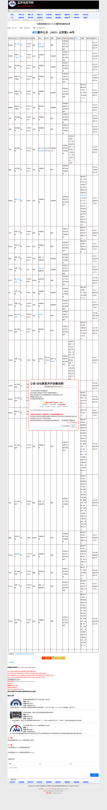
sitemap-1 (59, 793)
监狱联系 (39, 17)
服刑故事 (49, 782)
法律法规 (49, 14)
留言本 (76, 14)
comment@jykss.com (20, 681)
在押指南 (21, 782)
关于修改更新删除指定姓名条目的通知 (41, 410)
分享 (59, 658)
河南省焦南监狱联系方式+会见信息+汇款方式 (36, 699)
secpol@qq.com (31, 681)
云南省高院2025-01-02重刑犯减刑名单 (32, 20)
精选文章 (58, 14)
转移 (84, 451)
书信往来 (76, 17)
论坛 (12, 17)
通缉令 (86, 17)
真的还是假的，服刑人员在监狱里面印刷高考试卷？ (38, 712)
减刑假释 (58, 17)
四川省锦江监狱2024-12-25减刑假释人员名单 (36, 725)
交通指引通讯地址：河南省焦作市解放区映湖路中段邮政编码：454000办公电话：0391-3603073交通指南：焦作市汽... (42, 707)
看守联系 (30, 17)
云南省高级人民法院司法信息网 (24, 654)
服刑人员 (30, 14)
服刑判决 (39, 782)
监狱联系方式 (31, 705)
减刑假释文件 (16, 20)
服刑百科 (30, 782)
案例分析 (67, 17)
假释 (76, 38)
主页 (9, 20)
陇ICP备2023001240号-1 (62, 789)
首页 (12, 14)
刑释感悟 (76, 782)
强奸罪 (53, 361)
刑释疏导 (85, 782)
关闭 (73, 426)
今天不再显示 (66, 426)
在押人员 (21, 14)
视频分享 (67, 14)
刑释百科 (58, 782)
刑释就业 (67, 782)
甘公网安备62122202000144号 (54, 791)
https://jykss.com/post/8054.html (26, 667)
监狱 (18, 38)
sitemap (54, 793)
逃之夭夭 (14, 28)
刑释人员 (39, 14)
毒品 (41, 46)
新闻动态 (21, 17)
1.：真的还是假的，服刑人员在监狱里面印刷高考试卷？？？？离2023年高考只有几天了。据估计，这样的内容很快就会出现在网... (46, 720)
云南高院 (11, 662)
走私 (40, 268)
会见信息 (49, 17)
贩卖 (40, 44)
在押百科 (12, 782)
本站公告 (85, 14)
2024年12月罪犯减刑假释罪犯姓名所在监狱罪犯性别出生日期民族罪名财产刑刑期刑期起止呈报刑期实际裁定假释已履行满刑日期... (46, 733)
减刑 (35, 32)
